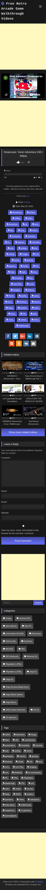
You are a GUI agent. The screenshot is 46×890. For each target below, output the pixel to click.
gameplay (9, 756)
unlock (23, 320)
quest (36, 296)
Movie (11, 296)
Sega (10, 308)
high (23, 272)
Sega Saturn (11, 702)
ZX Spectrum (11, 717)
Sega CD (9, 679)
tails (34, 314)
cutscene (31, 236)
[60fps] (32, 212)
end (11, 248)
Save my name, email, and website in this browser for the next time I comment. (20, 531)
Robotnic (22, 302)
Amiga (8, 618)
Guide (25, 266)
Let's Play (17, 284)
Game (16, 260)
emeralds (35, 242)
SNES (18, 794)
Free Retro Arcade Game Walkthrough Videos (14, 11)
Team (11, 320)
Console (39, 745)
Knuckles (18, 278)
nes (6, 772)
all (26, 224)
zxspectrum (9, 810)
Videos (27, 202)
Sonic (36, 308)
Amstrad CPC (24, 618)
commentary (30, 740)
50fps (30, 218)
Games (22, 756)
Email (4, 502)
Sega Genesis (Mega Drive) (17, 687)
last (31, 278)
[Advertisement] (23, 47)
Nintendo (18, 772)
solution (23, 308)
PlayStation (28, 778)
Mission (31, 290)
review (18, 789)
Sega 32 (33, 671)
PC (6, 778)
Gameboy (28, 641)
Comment (5, 458)
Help (12, 272)
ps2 (32, 783)
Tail (24, 314)
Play (16, 778)
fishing (11, 254)
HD (37, 266)
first (35, 248)
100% (7, 734)
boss (22, 230)
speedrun (9, 799)
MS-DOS (9, 649)
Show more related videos (23, 432)
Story (13, 314)
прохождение (10, 816)
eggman (21, 242)
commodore (10, 745)
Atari (7, 740)
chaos (34, 230)
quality (23, 296)
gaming (30, 260)
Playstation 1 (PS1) (13, 664)
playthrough (10, 783)
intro (35, 272)
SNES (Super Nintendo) (15, 710)
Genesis (8, 761)
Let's (7, 767)
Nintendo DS (32, 656)
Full (36, 254)
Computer (16, 236)
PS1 (23, 783)
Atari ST (28, 626)
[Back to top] (38, 882)
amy (36, 224)
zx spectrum (26, 810)
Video (36, 320)
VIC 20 (36, 710)
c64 (16, 740)
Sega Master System (14, 694)
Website (5, 513)
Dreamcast (17, 212)
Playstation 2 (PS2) (13, 671)
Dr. (9, 242)
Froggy (25, 254)
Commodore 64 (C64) (15, 633)
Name (4, 491)
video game (10, 805)
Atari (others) (11, 626)
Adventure (13, 224)
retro (10, 302)
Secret (36, 302)
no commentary (34, 772)
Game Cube (11, 641)
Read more (21, 196)
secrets (30, 789)
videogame (34, 799)
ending (23, 248)
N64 (23, 649)
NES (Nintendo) (12, 656)
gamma (12, 266)
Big (11, 230)
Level (31, 284)
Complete (25, 745)
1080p (17, 218)
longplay (16, 290)
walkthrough (23, 325)
